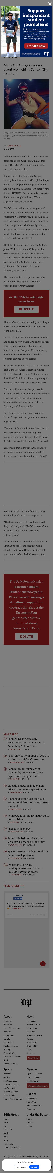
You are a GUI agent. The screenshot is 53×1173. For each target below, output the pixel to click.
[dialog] (26, 586)
